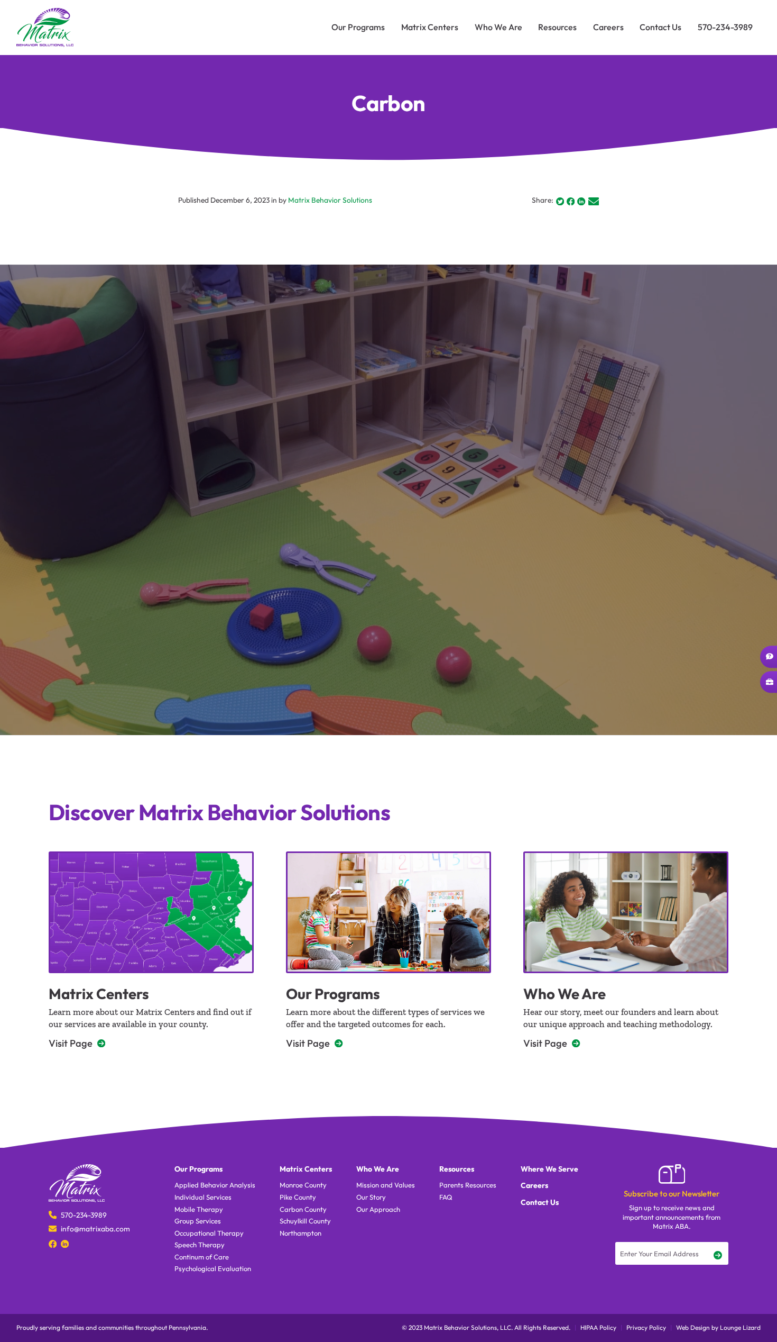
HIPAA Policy (598, 1327)
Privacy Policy (646, 1327)
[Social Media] (53, 1243)
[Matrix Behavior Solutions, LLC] (44, 27)
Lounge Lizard (740, 1327)
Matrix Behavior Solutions (330, 200)
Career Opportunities (768, 682)
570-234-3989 (84, 1215)
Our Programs (333, 993)
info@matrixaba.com (95, 1229)
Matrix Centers (99, 993)
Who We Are (564, 993)
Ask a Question (768, 657)
